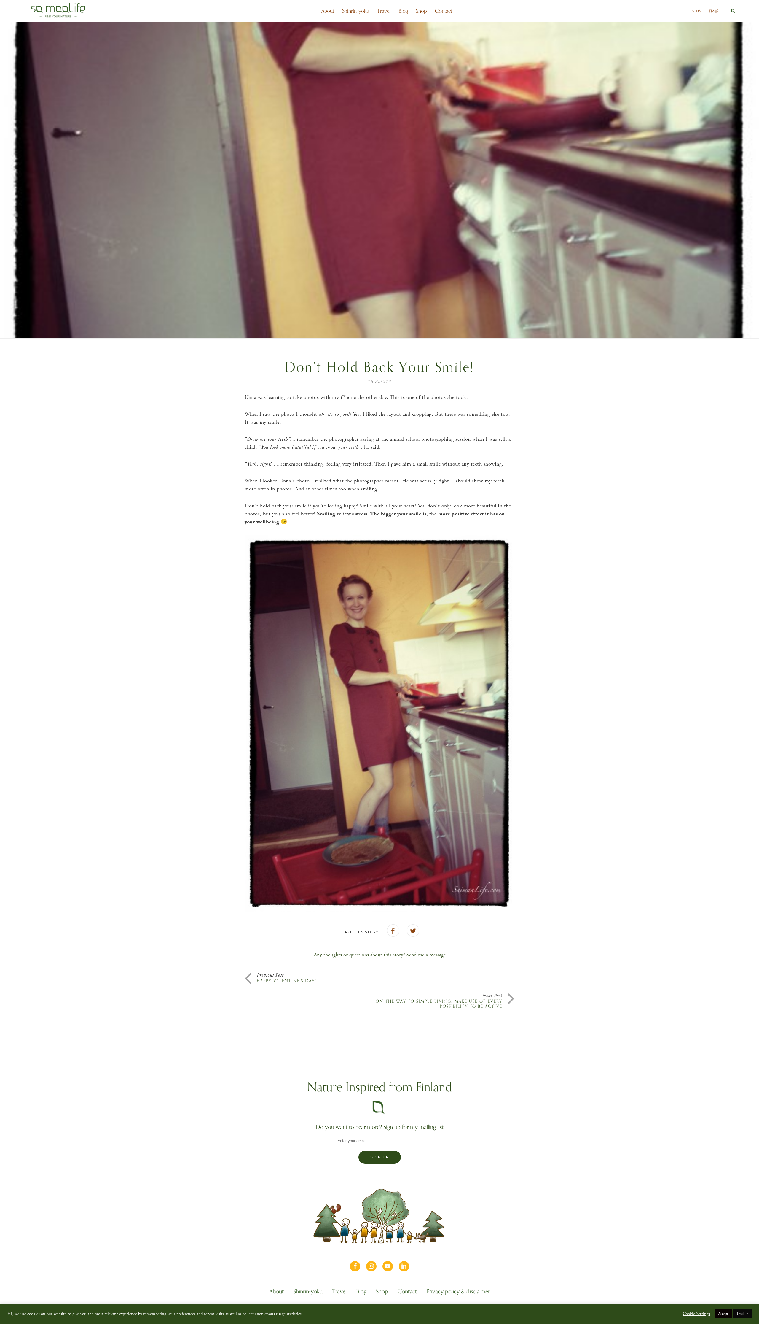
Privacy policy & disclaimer (458, 1292)
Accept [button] (723, 1313)
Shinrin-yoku (355, 11)
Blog (403, 11)
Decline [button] (742, 1313)
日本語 (714, 11)
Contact (443, 11)
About (327, 11)
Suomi (697, 11)
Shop (421, 11)
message (437, 954)
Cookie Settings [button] (696, 1314)
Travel (383, 11)
